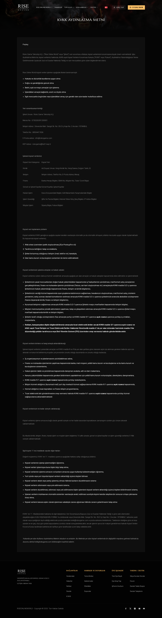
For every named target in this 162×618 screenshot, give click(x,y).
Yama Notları (88, 576)
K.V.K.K (68, 596)
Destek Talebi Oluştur (137, 586)
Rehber (69, 586)
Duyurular (87, 591)
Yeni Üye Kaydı (117, 576)
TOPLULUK (68, 7)
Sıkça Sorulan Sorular (137, 576)
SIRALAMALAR (81, 7)
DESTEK (93, 7)
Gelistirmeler (88, 581)
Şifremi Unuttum (117, 586)
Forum (132, 581)
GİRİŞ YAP (120, 7)
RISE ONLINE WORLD (43, 7)
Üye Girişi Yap (116, 581)
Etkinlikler (87, 586)
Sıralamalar (70, 576)
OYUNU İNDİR (137, 7)
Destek (68, 591)
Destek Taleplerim (136, 591)
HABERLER (58, 7)
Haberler (69, 581)
